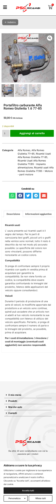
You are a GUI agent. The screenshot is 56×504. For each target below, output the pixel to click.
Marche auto (15, 407)
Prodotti (12, 401)
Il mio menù (14, 395)
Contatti (12, 413)
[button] (49, 38)
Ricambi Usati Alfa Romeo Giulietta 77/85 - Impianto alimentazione (32, 164)
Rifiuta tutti (40, 498)
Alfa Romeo (24, 150)
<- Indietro (10, 22)
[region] (28, 482)
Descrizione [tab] (13, 214)
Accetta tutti (28, 490)
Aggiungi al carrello (32, 133)
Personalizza (14, 498)
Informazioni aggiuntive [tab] (38, 214)
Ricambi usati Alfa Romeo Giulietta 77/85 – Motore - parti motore (36, 171)
